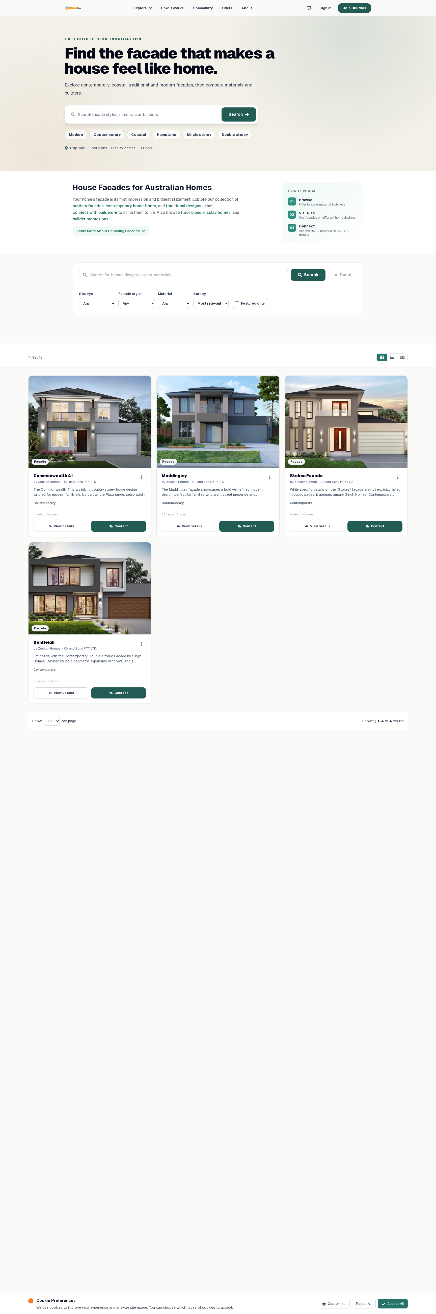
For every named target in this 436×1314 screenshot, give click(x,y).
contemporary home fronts (130, 206)
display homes (217, 212)
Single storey (199, 134)
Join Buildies (354, 8)
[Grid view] (382, 357)
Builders (146, 148)
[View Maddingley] (218, 422)
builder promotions (90, 219)
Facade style (129, 293)
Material (165, 293)
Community (203, 8)
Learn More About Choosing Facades (108, 231)
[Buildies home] (73, 8)
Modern (76, 134)
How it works (172, 8)
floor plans (191, 212)
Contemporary (107, 134)
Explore (140, 8)
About (246, 8)
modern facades (88, 206)
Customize (336, 1303)
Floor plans (98, 148)
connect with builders (93, 212)
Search (236, 114)
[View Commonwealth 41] (90, 422)
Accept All (395, 1303)
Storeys (86, 293)
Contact (121, 526)
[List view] (392, 357)
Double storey (235, 134)
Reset (346, 274)
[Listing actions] (141, 477)
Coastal (138, 134)
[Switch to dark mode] (308, 8)
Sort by (199, 293)
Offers (227, 8)
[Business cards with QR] (402, 357)
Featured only (253, 303)
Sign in (325, 8)
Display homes (123, 148)
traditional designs (183, 206)
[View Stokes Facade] (346, 422)
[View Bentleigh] (90, 588)
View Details (64, 526)
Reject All (363, 1303)
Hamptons (166, 134)
